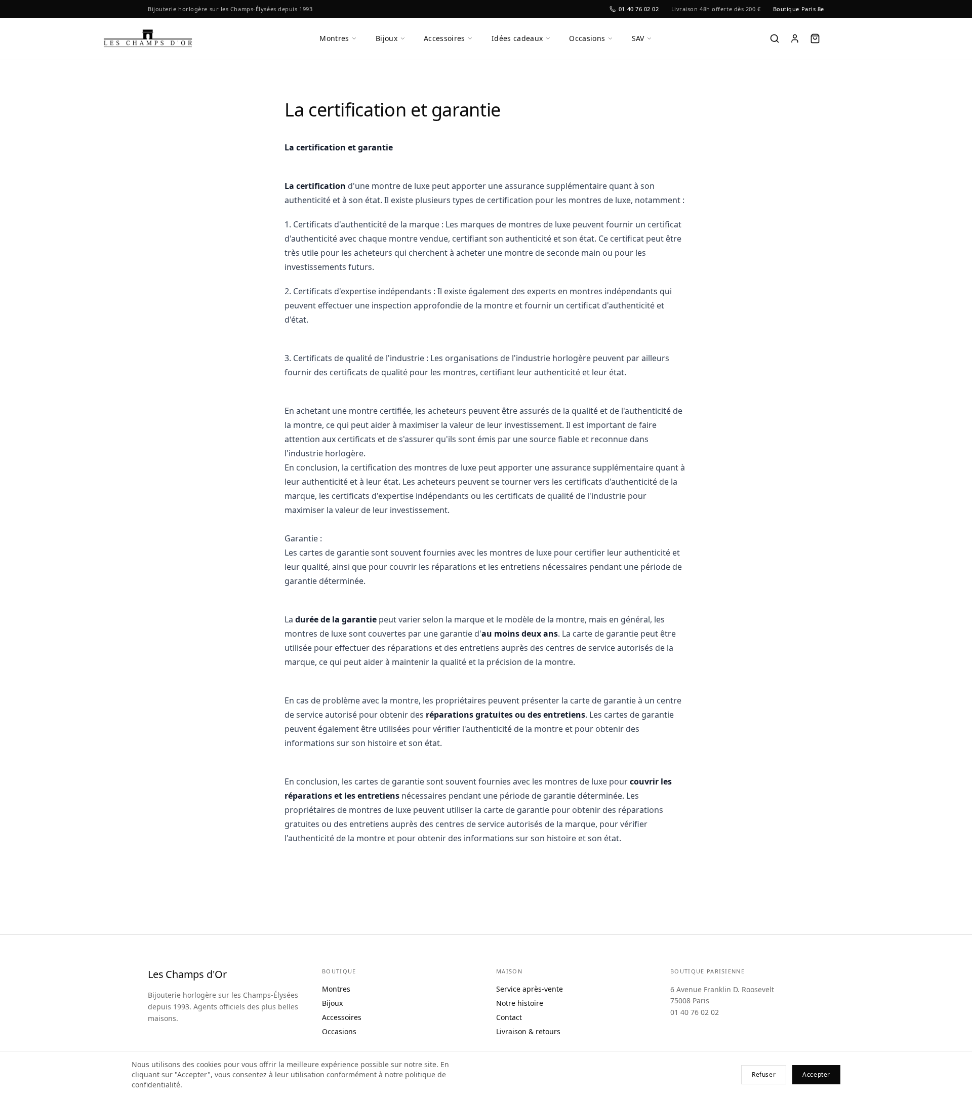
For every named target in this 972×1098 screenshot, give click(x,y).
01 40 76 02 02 (639, 9)
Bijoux (386, 38)
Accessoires (444, 38)
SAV (638, 38)
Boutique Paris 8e (798, 9)
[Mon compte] (795, 38)
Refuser (764, 1074)
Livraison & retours (528, 1031)
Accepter (816, 1074)
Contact (509, 1017)
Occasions (587, 38)
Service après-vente (529, 989)
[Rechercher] (774, 38)
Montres (334, 38)
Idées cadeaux (517, 38)
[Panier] (815, 38)
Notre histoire (519, 1003)
